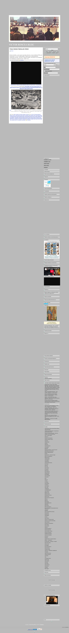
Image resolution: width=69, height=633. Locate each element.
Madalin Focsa (47, 492)
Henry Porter (46, 476)
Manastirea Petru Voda (48, 495)
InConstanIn (46, 482)
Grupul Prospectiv (47, 475)
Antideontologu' (47, 441)
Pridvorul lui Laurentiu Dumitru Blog (50, 520)
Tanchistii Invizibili (47, 549)
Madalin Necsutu (47, 493)
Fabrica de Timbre (32, 116)
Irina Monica (46, 484)
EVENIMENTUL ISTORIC (47, 159)
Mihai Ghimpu (47, 501)
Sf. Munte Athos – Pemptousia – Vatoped (51, 541)
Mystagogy (46, 510)
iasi (10, 117)
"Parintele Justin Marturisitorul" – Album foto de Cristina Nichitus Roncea (51, 431)
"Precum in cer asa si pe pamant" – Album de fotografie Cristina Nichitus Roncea (51, 434)
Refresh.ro (46, 527)
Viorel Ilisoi (46, 562)
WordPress (42, 624)
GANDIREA (38, 116)
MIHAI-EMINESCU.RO (48, 502)
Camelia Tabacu (47, 458)
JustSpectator (47, 488)
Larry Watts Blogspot (48, 489)
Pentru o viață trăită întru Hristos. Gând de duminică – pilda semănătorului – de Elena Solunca (51, 394)
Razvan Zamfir (47, 525)
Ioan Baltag (12, 117)
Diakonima (46, 465)
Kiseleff (29, 117)
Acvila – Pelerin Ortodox (48, 435)
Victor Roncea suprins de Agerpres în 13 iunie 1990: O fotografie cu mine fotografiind (51, 406)
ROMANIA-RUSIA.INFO (48, 533)
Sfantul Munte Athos (48, 542)
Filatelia (36, 116)
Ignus (45, 478)
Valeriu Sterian (47, 560)
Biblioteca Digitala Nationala (49, 452)
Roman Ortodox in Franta (48, 531)
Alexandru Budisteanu (38, 114)
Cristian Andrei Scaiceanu (13, 116)
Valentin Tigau (47, 559)
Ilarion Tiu (46, 479)
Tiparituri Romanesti (48, 554)
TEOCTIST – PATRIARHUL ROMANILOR (51, 550)
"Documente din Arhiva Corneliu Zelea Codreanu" (52, 428)
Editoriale (24, 114)
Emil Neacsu (46, 469)
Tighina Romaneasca (48, 553)
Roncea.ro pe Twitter (49, 61)
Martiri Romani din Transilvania (49, 497)
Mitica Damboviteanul (48, 506)
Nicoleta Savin (47, 514)
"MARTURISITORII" (47, 429)
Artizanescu (46, 444)
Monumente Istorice (38, 117)
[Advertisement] (34, 7)
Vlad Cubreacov (47, 564)
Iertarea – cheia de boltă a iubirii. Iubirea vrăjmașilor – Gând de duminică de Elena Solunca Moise (52, 398)
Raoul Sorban (47, 524)
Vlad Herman (47, 566)
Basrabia (11, 115)
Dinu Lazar (46, 466)
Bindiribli (46, 453)
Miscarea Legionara (33, 117)
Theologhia (46, 551)
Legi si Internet (47, 491)
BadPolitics (46, 448)
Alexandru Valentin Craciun (49, 439)
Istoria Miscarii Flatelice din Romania (23, 117)
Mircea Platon (47, 505)
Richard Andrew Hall (48, 529)
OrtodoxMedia (47, 515)
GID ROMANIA (47, 474)
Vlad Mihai (46, 567)
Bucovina (14, 115)
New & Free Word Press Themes (49, 511)
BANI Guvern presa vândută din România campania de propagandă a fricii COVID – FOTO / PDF (52, 416)
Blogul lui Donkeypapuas (48, 456)
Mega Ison (46, 500)
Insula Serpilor (47, 483)
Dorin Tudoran (47, 467)
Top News (27, 114)
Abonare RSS (52, 57)
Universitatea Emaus (48, 558)
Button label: (46, 72)
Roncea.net (46, 536)
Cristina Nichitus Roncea (48, 462)
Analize (15, 114)
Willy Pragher (47, 568)
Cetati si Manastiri (31, 115)
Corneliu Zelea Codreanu (38, 115)
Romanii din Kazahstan (48, 534)
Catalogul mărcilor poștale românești (20, 115)
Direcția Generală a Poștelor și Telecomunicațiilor (23, 116)
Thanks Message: (47, 69)
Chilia (34, 115)
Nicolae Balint (47, 512)
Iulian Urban (46, 487)
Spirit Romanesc (47, 547)
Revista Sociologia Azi (48, 528)
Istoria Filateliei (16, 117)
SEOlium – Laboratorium (48, 540)
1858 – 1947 (33, 114)
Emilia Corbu (47, 470)
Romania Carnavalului (48, 532)
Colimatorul (17, 114)
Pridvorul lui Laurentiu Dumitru (49, 519)
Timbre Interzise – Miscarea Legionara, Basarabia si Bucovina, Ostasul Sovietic (23, 84)
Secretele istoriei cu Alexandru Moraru (50, 538)
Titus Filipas (46, 555)
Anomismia (46, 440)
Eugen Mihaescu (47, 471)
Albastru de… (47, 436)
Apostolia (46, 443)
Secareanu (46, 537)
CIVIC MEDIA (47, 460)
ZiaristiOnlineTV (39, 84)
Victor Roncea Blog (21, 44)
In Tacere (46, 480)
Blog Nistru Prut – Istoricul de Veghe (50, 454)
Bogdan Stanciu (47, 457)
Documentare (21, 114)
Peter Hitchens (47, 518)
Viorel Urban (46, 563)
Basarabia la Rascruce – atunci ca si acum (51, 449)
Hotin (41, 116)
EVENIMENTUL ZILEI (47, 161)
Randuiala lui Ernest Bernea (49, 523)
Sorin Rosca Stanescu (48, 546)
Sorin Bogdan (47, 545)
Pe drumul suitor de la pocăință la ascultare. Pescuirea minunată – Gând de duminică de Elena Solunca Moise (52, 401)
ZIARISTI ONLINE (46, 163)
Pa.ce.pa (46, 516)
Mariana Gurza (47, 496)
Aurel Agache (47, 447)
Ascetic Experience (47, 445)
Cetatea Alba (26, 115)
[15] (10, 110)
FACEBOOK (46, 167)
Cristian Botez (47, 461)
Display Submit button (48, 71)
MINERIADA (46, 504)
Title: (45, 67)
